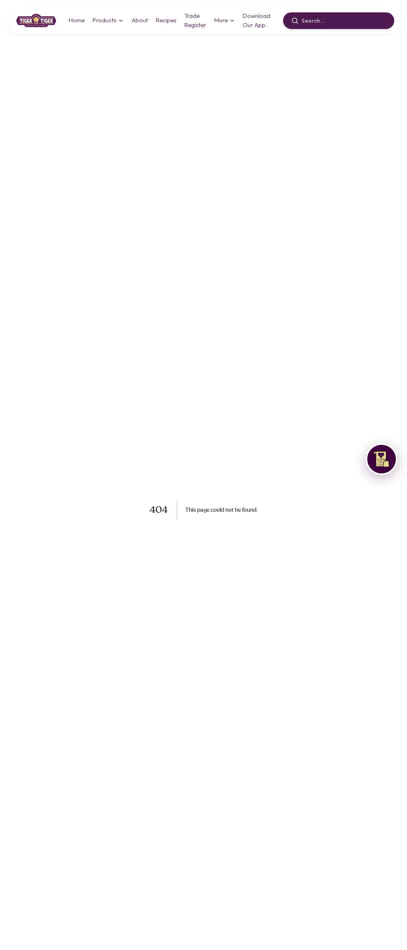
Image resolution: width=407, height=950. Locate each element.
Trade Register (195, 20)
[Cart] (381, 459)
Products (104, 20)
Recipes (166, 20)
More (221, 20)
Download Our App (256, 20)
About (140, 20)
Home (77, 20)
